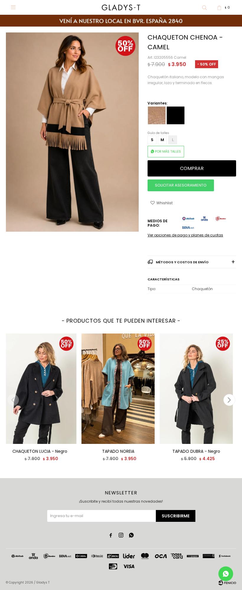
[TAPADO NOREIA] (118, 388)
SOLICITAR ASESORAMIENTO (181, 185)
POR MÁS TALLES (168, 151)
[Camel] (156, 115)
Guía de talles (158, 133)
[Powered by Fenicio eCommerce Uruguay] (227, 582)
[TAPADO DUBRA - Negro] (196, 388)
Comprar (192, 168)
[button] (204, 7)
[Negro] (175, 115)
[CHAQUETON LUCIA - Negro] (40, 388)
